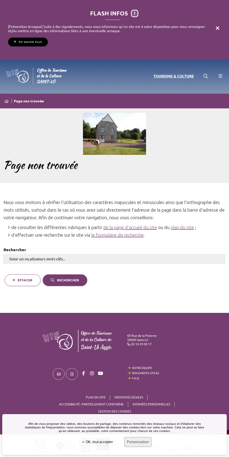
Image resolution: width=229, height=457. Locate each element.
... (15, 98)
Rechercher (15, 249)
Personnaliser (138, 442)
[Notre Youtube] (100, 373)
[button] (205, 76)
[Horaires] (72, 374)
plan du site (182, 227)
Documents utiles (145, 373)
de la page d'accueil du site (130, 227)
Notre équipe (142, 367)
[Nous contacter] (59, 374)
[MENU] (220, 76)
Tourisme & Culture (173, 76)
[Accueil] (6, 101)
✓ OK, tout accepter (97, 442)
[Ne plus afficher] (217, 28)
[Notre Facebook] (83, 373)
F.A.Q (135, 378)
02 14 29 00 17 (141, 344)
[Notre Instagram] (92, 373)
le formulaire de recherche (117, 235)
